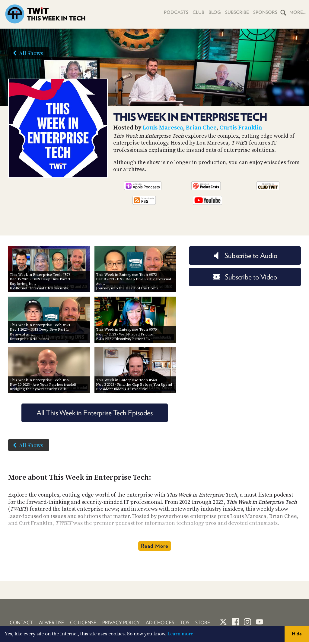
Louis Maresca (162, 128)
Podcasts (176, 12)
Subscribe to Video (251, 277)
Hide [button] (297, 634)
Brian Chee (201, 128)
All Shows (31, 53)
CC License (83, 622)
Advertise (51, 622)
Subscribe (237, 12)
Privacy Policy (121, 622)
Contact (21, 622)
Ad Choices (160, 622)
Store (202, 622)
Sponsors (265, 12)
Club (198, 12)
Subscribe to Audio (251, 255)
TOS (184, 622)
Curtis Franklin (240, 128)
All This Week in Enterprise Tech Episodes (95, 412)
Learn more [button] (180, 634)
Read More (154, 546)
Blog (215, 12)
